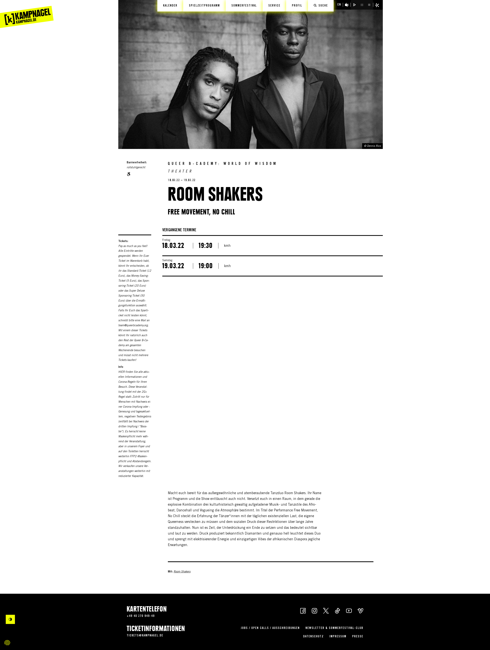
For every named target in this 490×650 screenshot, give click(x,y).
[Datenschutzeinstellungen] (7, 642)
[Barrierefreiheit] (347, 5)
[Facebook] (303, 610)
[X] (326, 610)
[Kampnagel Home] (27, 14)
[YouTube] (349, 610)
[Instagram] (314, 610)
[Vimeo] (360, 610)
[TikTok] (337, 610)
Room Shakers (182, 572)
